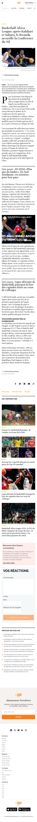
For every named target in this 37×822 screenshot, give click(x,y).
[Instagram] (26, 730)
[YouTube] (18, 730)
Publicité (4, 779)
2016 (3, 797)
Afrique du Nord (6, 756)
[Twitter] (15, 730)
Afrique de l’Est (5, 763)
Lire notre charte (9, 563)
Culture (3, 746)
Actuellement (5, 8)
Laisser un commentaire (18, 617)
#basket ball (17, 392)
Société (29, 8)
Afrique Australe (6, 765)
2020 (3, 788)
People (3, 744)
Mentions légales (6, 774)
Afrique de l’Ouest (6, 758)
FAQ (3, 772)
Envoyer (18, 717)
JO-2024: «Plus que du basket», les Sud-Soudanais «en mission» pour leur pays (17, 173)
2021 (3, 786)
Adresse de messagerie (12, 607)
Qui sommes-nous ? (7, 770)
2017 (3, 795)
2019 (3, 790)
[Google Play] (24, 809)
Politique (13, 8)
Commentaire (8, 578)
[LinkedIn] (22, 730)
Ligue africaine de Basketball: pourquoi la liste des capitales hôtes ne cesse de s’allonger (18, 286)
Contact (4, 777)
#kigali (27, 392)
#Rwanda (5, 392)
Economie (21, 8)
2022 (3, 784)
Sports (4, 24)
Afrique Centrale (6, 760)
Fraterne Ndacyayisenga (11, 75)
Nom (5, 600)
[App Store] (12, 809)
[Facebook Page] (11, 730)
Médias (3, 749)
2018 (3, 793)
